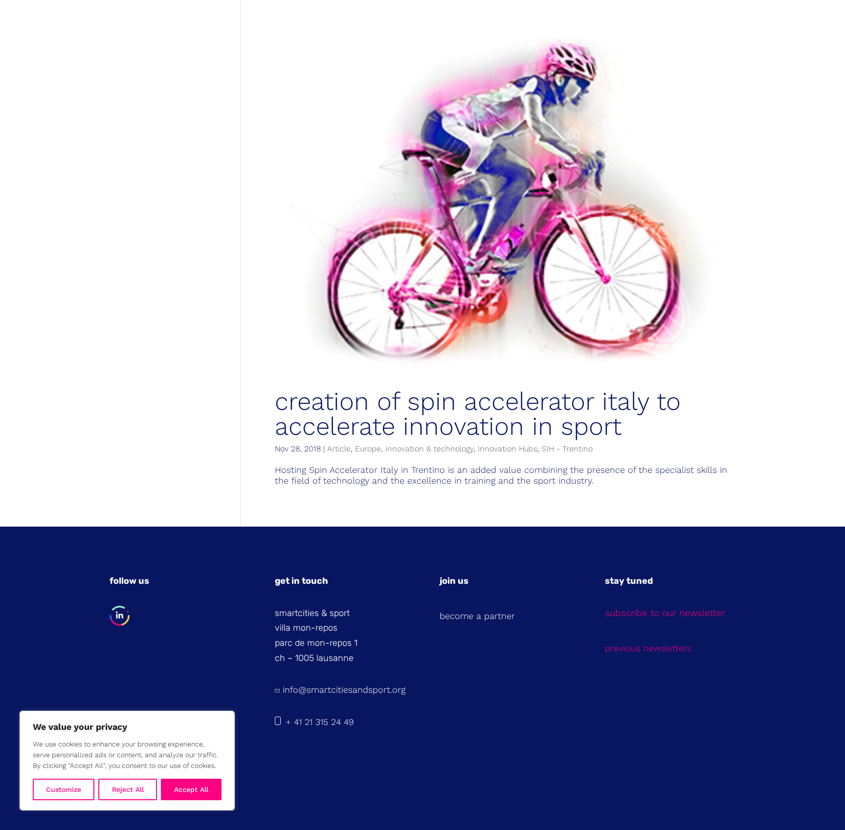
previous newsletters (648, 648)
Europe (368, 448)
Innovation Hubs (507, 448)
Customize (63, 789)
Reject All (128, 789)
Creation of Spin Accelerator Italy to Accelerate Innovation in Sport (478, 414)
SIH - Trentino (567, 448)
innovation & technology (429, 448)
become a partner (477, 616)
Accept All (191, 789)
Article (339, 448)
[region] (127, 760)
